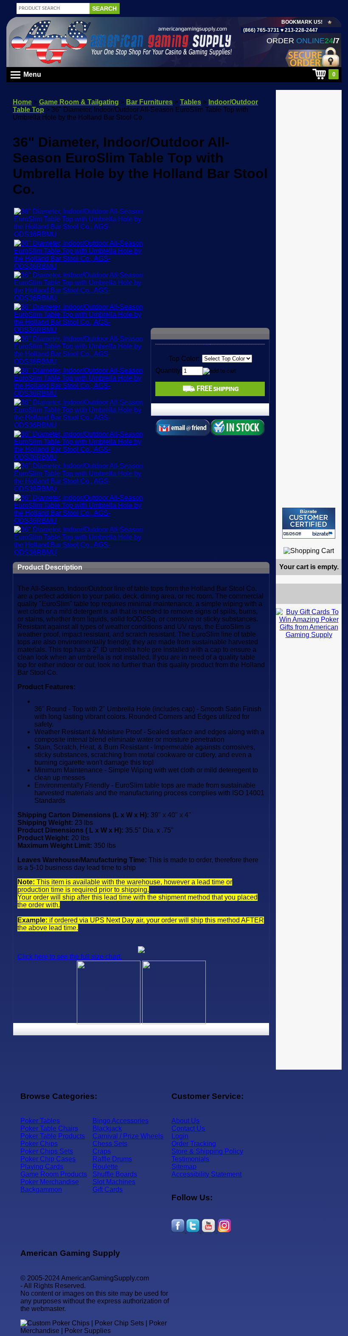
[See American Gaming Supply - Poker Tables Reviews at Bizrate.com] (308, 523)
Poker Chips (39, 1143)
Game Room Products (53, 1174)
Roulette (105, 1166)
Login (179, 1136)
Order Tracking (193, 1143)
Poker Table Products (52, 1136)
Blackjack (107, 1128)
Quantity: (168, 370)
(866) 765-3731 (261, 30)
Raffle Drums (112, 1159)
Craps (102, 1151)
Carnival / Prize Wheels (128, 1136)
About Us (185, 1120)
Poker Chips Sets (46, 1151)
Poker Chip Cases (48, 1159)
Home (22, 102)
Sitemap (183, 1166)
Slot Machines (114, 1181)
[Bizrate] (330, 542)
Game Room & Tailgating (79, 102)
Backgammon (41, 1189)
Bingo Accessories (121, 1120)
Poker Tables (40, 1120)
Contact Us (188, 1128)
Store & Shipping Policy (207, 1151)
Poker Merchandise (49, 1181)
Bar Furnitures (149, 102)
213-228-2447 (300, 30)
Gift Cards (108, 1189)
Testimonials (190, 1159)
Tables (190, 102)
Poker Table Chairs (49, 1128)
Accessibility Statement (206, 1174)
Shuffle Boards (115, 1174)
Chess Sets (110, 1143)
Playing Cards (41, 1166)
